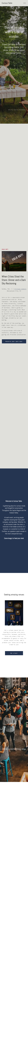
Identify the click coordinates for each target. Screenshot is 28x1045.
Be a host (14, 653)
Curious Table (7, 3)
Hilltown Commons (20, 289)
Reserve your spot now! (14, 341)
